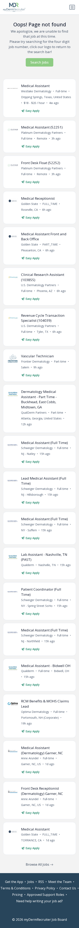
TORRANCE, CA (31, 840)
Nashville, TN (47, 565)
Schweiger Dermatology (37, 448)
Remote (42, 138)
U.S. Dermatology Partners (38, 285)
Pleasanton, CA (31, 250)
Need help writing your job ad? (39, 901)
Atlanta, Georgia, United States (41, 418)
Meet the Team (60, 882)
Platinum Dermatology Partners (42, 133)
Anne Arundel (29, 758)
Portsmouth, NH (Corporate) (40, 717)
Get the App (14, 882)
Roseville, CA (29, 210)
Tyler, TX (42, 332)
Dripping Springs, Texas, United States (46, 97)
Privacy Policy (45, 888)
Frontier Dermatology (35, 361)
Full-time (61, 91)
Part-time (60, 361)
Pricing (17, 894)
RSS (41, 882)
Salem (25, 367)
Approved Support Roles (45, 894)
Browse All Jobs (38, 864)
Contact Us (67, 888)
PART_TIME (50, 244)
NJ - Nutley (28, 454)
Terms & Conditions (15, 888)
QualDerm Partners (34, 412)
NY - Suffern (29, 530)
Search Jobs (39, 62)
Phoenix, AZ (44, 291)
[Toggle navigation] (72, 7)
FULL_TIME (49, 204)
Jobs (30, 882)
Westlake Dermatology (36, 91)
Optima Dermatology (35, 712)
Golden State (29, 204)
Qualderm (27, 565)
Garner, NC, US (31, 764)
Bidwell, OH (61, 671)
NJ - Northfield (30, 641)
